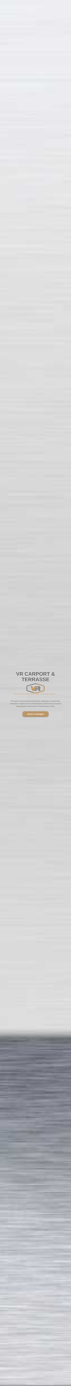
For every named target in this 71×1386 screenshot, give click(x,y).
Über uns (56, 4)
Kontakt (65, 4)
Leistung (24, 4)
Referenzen (35, 4)
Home (16, 4)
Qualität (46, 4)
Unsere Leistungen (35, 714)
